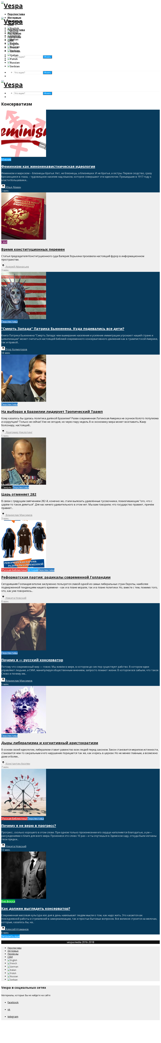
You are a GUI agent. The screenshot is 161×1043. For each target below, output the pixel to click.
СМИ (4, 242)
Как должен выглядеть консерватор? (35, 908)
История (33, 570)
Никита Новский (15, 598)
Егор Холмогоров (16, 349)
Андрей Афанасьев (17, 266)
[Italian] (13, 39)
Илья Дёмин (13, 187)
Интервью (13, 950)
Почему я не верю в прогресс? (28, 825)
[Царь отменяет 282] (23, 483)
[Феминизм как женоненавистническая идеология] (23, 156)
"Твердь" (7, 487)
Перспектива (16, 14)
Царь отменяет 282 (18, 494)
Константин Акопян (17, 763)
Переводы (13, 953)
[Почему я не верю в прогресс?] (23, 815)
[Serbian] (14, 66)
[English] (13, 28)
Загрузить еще (10, 936)
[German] (14, 35)
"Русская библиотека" (14, 570)
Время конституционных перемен (33, 249)
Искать (47, 72)
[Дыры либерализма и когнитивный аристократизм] (23, 732)
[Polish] (13, 58)
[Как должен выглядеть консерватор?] (23, 898)
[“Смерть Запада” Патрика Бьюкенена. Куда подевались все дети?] (23, 318)
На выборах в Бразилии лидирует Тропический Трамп (52, 411)
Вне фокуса (8, 901)
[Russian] (14, 62)
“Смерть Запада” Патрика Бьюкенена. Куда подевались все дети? (62, 328)
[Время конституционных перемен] (23, 238)
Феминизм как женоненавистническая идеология (48, 166)
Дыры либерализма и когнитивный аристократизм (49, 742)
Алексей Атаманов (17, 929)
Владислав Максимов (18, 515)
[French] (13, 32)
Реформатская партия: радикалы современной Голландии (56, 577)
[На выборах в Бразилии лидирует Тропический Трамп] (23, 401)
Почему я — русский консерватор (32, 659)
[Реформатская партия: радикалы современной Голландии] (23, 566)
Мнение (6, 159)
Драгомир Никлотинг (18, 432)
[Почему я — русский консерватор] (23, 649)
